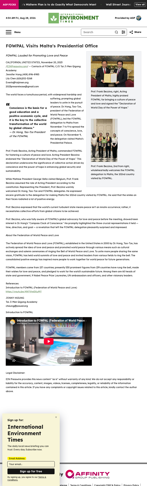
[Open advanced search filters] (123, 32)
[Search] (116, 32)
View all (140, 4)
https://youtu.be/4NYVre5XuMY (24, 291)
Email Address (17, 458)
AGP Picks (9, 4)
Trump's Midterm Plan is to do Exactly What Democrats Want (55, 4)
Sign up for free (31, 471)
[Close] (56, 417)
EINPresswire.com (17, 66)
